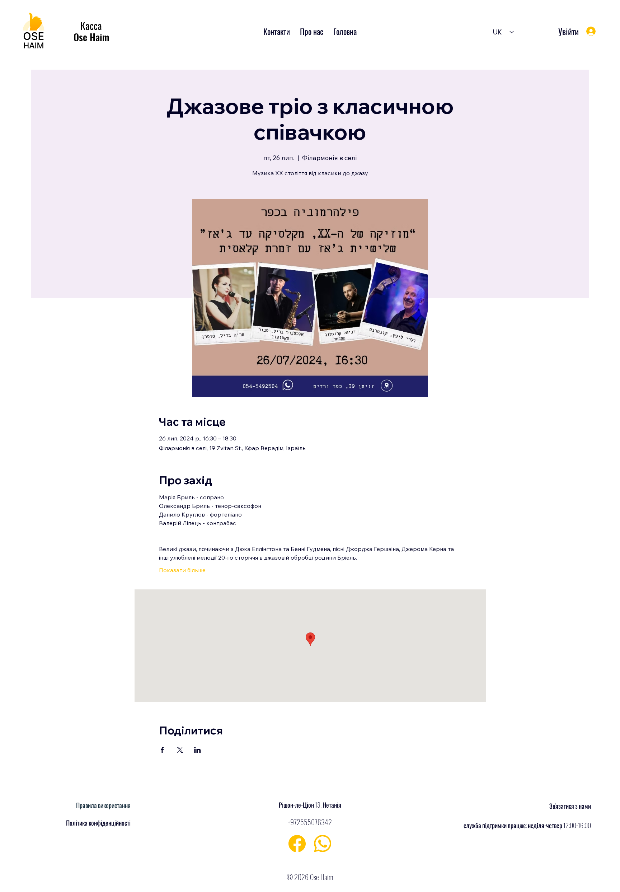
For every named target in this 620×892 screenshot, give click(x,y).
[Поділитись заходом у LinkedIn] (197, 750)
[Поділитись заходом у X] (180, 750)
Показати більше (182, 570)
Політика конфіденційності (98, 822)
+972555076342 (310, 822)
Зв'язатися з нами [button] (570, 806)
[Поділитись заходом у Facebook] (162, 750)
